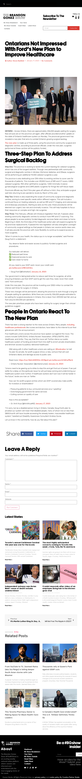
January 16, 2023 (38, 272)
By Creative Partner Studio (70, 777)
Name (8, 484)
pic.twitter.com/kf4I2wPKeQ (61, 360)
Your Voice (23, 22)
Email (7, 491)
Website (8, 499)
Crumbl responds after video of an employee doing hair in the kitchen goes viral (58, 589)
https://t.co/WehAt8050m (30, 360)
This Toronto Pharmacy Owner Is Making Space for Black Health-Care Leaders (21, 715)
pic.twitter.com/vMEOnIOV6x (21, 268)
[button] (27, 433)
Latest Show (32, 25)
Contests (7, 28)
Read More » (8, 559)
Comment (9, 459)
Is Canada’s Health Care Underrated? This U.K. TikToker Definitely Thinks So (59, 715)
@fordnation (60, 349)
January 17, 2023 (42, 403)
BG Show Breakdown (11, 22)
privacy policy (40, 777)
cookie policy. (55, 777)
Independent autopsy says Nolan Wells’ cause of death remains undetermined (20, 589)
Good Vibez (22, 25)
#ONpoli (44, 360)
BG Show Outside (10, 25)
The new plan (11, 143)
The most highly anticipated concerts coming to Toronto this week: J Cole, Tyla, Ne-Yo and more (58, 545)
